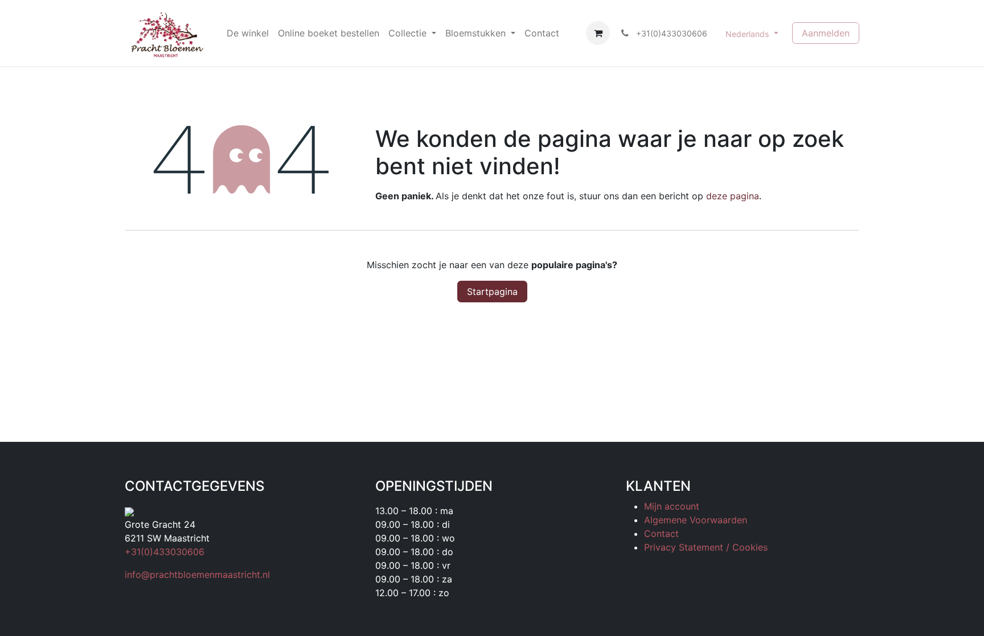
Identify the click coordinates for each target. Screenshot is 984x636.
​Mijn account (671, 506)
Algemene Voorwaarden (695, 520)
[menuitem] (247, 33)
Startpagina (492, 291)
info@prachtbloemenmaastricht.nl (197, 574)
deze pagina (732, 196)
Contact (661, 533)
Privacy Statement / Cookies (706, 547)
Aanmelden (826, 33)
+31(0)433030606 (164, 551)
